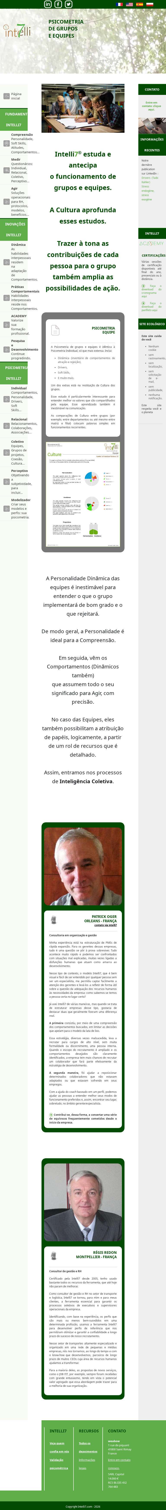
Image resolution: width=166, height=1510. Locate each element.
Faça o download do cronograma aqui (151, 291)
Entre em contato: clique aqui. (151, 106)
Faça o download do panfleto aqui (151, 306)
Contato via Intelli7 (105, 925)
